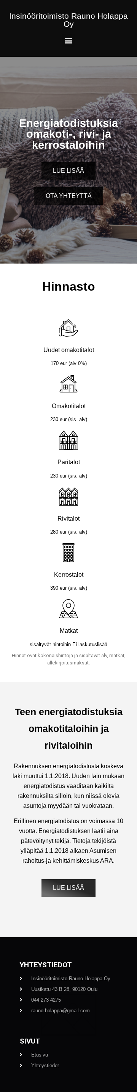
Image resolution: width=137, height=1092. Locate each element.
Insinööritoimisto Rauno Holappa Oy (68, 19)
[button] (68, 40)
